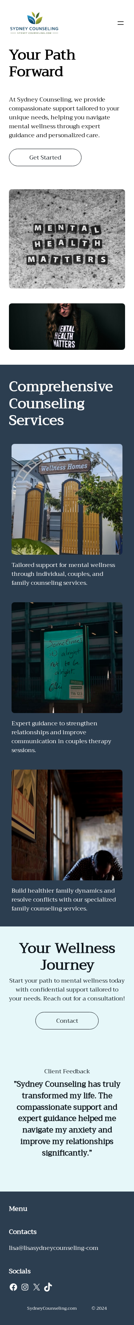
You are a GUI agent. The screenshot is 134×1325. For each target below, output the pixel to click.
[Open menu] (120, 23)
